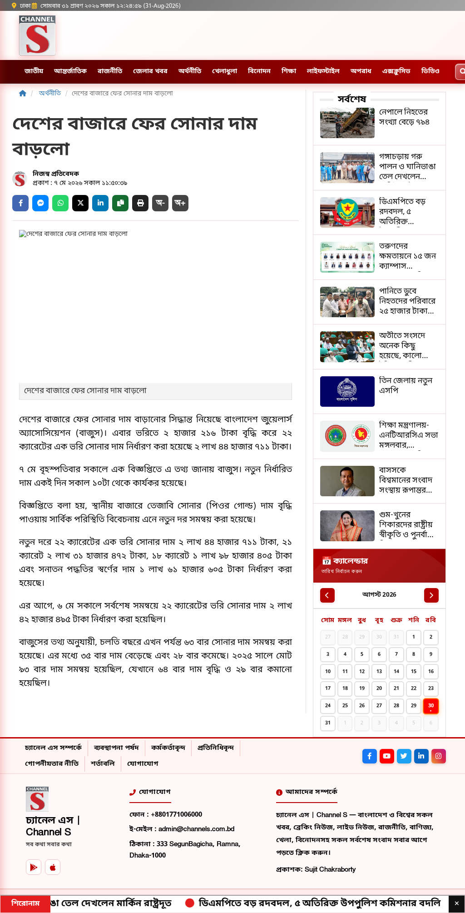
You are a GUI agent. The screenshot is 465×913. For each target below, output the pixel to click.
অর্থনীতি (189, 71)
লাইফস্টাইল (323, 71)
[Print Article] (140, 203)
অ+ (180, 203)
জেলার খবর (150, 71)
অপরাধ (361, 71)
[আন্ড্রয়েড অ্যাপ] (33, 867)
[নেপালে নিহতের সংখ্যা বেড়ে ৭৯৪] (379, 123)
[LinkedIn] (421, 756)
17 (328, 688)
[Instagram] (438, 756)
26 (362, 706)
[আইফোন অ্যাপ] (52, 867)
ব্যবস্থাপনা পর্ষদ (116, 748)
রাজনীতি (110, 71)
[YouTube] (387, 756)
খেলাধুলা (224, 71)
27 (379, 706)
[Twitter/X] (404, 756)
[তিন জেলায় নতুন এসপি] (379, 391)
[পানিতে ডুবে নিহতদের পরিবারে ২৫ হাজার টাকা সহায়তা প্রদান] (379, 302)
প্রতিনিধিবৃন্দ (216, 748)
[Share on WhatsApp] (60, 203)
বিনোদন (259, 71)
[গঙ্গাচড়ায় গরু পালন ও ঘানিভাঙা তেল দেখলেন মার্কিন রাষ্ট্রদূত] (379, 167)
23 (431, 688)
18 (345, 688)
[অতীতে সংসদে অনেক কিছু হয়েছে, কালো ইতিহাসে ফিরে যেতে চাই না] (379, 346)
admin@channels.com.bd (196, 829)
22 (413, 688)
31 (328, 723)
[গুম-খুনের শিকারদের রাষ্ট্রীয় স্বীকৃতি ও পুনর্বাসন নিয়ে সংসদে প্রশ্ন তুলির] (379, 526)
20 (379, 688)
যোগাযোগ (142, 763)
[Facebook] (369, 756)
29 (413, 706)
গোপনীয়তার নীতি (52, 763)
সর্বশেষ (352, 100)
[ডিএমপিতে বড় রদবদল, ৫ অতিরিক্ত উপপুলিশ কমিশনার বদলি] (379, 212)
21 (396, 688)
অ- (160, 203)
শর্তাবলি (103, 763)
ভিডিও (430, 71)
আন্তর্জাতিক (70, 71)
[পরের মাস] (431, 595)
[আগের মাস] (327, 595)
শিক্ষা (289, 71)
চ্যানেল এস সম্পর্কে (53, 748)
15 (413, 672)
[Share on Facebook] (20, 203)
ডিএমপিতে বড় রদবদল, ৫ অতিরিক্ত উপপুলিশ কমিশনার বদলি (295, 904)
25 (345, 706)
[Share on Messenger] (40, 203)
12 (362, 672)
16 (431, 672)
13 (379, 672)
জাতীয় (34, 71)
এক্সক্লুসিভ (396, 71)
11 (345, 672)
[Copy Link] (120, 203)
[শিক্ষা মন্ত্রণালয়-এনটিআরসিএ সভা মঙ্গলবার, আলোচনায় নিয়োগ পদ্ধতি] (379, 436)
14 (396, 672)
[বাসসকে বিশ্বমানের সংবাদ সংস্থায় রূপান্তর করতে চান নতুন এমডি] (379, 481)
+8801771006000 (176, 814)
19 (362, 688)
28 (396, 706)
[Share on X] (80, 203)
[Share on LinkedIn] (100, 203)
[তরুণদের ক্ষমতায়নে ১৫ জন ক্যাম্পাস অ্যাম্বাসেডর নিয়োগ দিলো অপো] (379, 257)
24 (328, 706)
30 (431, 706)
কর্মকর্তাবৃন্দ (168, 748)
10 (328, 672)
